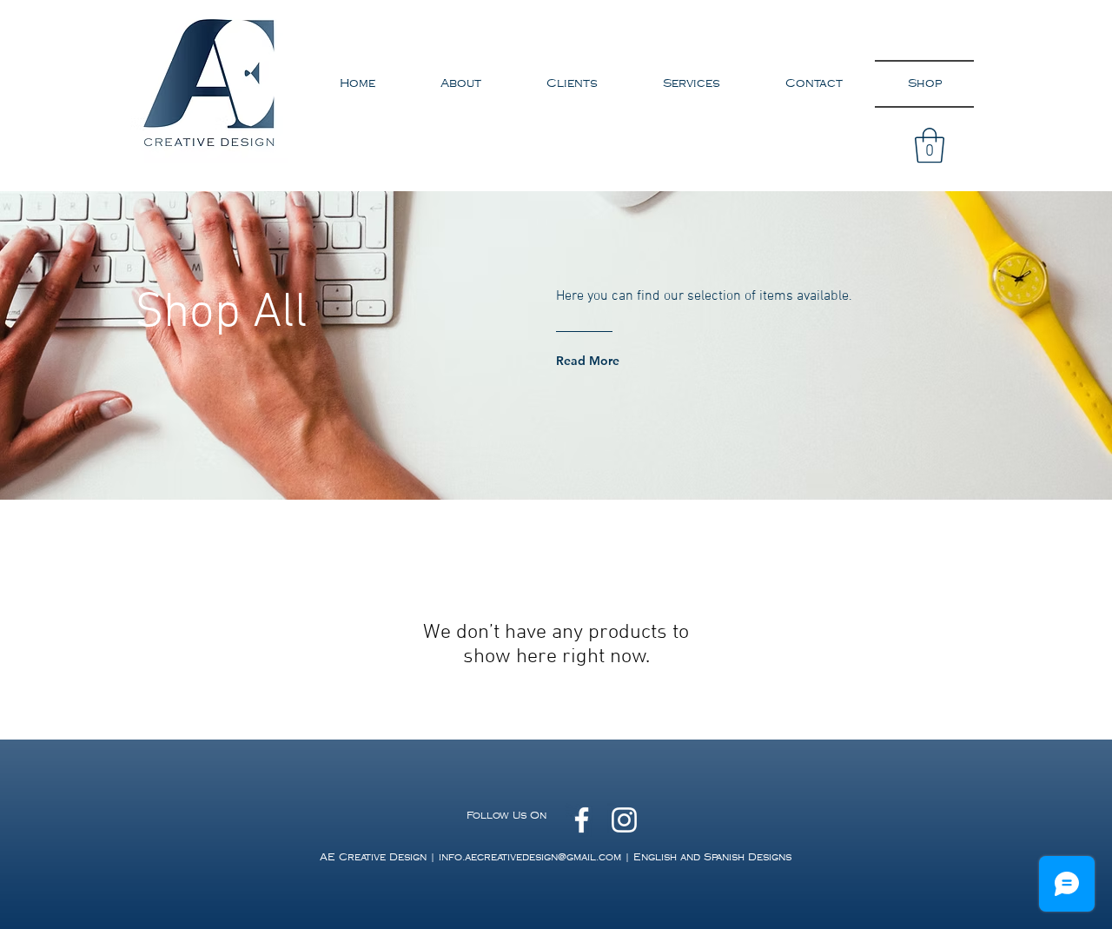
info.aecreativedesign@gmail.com (530, 857)
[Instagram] (624, 820)
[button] (929, 145)
